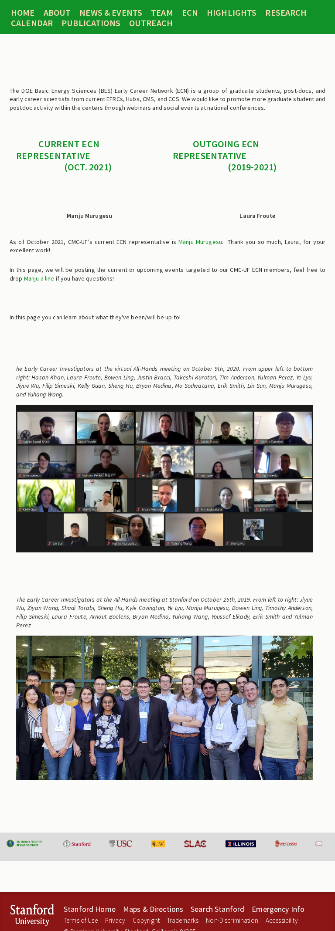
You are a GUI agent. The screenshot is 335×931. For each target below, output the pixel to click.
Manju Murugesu (200, 242)
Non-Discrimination (232, 920)
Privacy (115, 920)
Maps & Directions (153, 909)
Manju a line (39, 278)
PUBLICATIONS (91, 23)
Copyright (146, 920)
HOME (23, 12)
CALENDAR (32, 23)
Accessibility (282, 920)
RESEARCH (286, 12)
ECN (190, 12)
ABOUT (57, 12)
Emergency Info (278, 909)
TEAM (162, 12)
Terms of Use (81, 920)
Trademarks (182, 920)
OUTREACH (151, 23)
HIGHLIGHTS (231, 12)
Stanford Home (90, 909)
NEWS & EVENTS (110, 12)
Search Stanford (217, 909)
